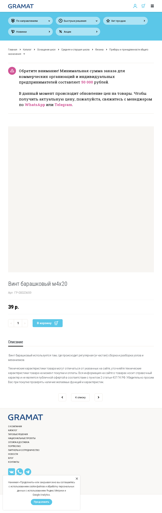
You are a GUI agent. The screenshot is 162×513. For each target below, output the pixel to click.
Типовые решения (18, 434)
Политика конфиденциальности (29, 506)
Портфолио (14, 446)
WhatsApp (35, 104)
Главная (12, 49)
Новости (13, 454)
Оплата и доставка (18, 442)
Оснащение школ (46, 49)
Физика (99, 49)
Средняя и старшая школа (75, 49)
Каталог (27, 49)
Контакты (13, 462)
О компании (15, 426)
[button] (81, 199)
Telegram (63, 104)
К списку (80, 397)
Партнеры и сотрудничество (24, 450)
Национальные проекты (22, 438)
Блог (11, 458)
